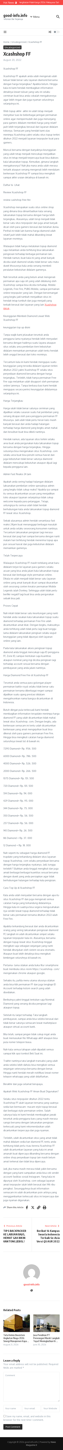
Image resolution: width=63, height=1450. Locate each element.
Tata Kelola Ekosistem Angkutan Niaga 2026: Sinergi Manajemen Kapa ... (16, 1338)
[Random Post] (50, 32)
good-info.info (15, 15)
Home (6, 42)
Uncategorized (18, 42)
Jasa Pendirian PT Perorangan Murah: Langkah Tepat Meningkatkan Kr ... (46, 1338)
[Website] (31, 1290)
